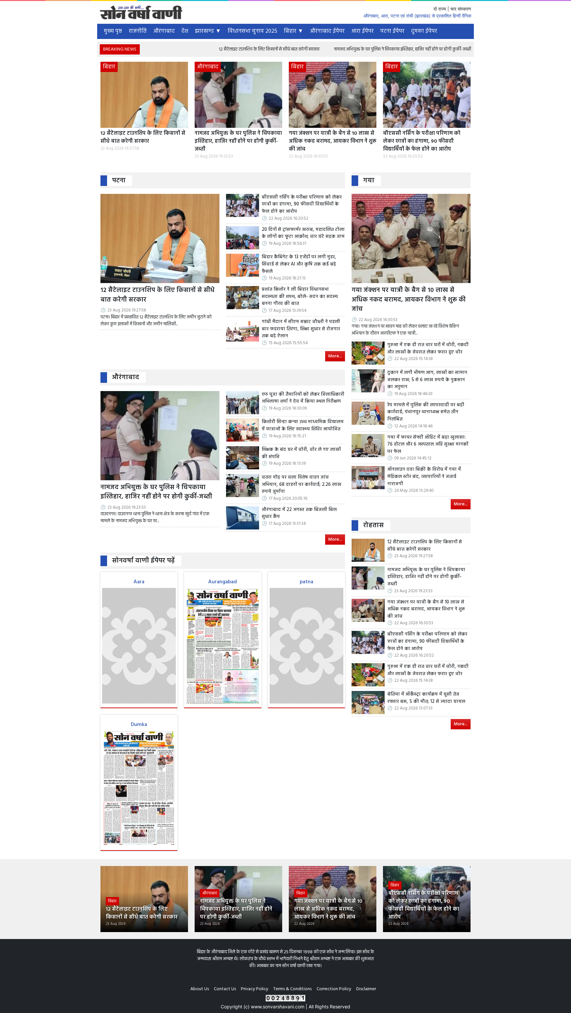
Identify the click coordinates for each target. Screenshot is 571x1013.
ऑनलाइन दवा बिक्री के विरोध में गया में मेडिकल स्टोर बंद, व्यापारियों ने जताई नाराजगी (424, 477)
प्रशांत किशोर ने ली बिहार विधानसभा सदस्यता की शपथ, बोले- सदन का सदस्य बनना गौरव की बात (300, 297)
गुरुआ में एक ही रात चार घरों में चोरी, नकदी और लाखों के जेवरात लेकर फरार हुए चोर (428, 349)
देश (184, 31)
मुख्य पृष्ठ (113, 31)
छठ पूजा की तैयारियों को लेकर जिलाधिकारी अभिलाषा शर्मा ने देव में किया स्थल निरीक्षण (303, 398)
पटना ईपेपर (392, 31)
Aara (138, 582)
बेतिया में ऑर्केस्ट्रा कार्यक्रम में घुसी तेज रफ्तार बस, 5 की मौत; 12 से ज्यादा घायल (426, 698)
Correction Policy (334, 989)
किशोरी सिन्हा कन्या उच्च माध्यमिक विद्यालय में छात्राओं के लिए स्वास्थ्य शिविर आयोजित (303, 425)
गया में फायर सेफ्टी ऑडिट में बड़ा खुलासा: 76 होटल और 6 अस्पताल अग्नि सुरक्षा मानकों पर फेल (427, 444)
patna (306, 582)
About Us (199, 989)
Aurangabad (222, 582)
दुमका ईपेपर (424, 31)
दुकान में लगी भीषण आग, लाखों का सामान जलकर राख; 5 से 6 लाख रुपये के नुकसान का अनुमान (427, 380)
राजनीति (138, 31)
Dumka (139, 724)
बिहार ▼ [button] (293, 31)
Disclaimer (366, 989)
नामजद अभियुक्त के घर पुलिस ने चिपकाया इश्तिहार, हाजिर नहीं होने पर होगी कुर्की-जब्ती (359, 49)
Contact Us (225, 989)
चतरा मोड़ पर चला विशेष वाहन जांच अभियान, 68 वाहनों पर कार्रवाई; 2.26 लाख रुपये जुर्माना (301, 484)
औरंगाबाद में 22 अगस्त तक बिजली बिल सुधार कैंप (299, 513)
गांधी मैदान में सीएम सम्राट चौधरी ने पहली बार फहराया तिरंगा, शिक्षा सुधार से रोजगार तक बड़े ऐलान (301, 329)
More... (335, 356)
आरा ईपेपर (362, 31)
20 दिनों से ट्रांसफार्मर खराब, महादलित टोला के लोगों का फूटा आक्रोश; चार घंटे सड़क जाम (303, 233)
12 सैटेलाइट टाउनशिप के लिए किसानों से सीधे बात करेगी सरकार (226, 49)
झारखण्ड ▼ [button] (208, 31)
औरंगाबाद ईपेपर (327, 31)
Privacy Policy (254, 989)
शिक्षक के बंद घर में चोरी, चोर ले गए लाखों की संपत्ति (301, 453)
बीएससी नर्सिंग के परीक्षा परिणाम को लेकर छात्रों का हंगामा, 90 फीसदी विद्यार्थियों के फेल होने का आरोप (421, 141)
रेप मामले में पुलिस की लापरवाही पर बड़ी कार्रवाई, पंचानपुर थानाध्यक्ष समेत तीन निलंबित (425, 412)
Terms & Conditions (292, 989)
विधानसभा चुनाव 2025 (252, 31)
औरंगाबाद (164, 31)
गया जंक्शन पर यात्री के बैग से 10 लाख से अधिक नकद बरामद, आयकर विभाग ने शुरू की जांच (332, 141)
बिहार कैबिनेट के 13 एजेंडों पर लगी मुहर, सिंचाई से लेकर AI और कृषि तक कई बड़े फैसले (299, 264)
